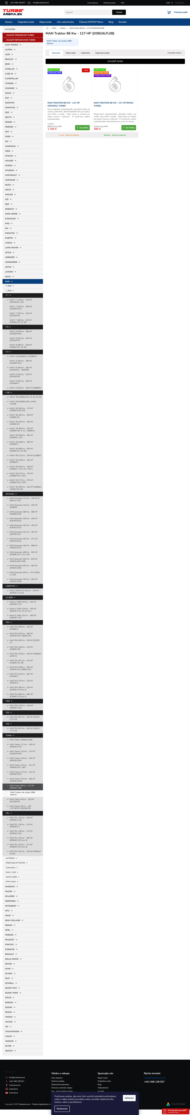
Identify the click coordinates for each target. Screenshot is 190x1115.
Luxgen (9, 271)
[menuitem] (8, 22)
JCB (6, 199)
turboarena (13, 1089)
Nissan (8, 925)
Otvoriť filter (115, 61)
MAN (7, 281)
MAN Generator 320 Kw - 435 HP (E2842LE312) (23, 526)
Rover (8, 964)
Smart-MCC (11, 988)
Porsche (9, 949)
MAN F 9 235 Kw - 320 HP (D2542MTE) (21, 375)
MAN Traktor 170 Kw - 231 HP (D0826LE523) (22, 773)
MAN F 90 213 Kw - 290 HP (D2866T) (25, 455)
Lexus (8, 252)
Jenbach (9, 209)
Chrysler (10, 180)
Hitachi (9, 156)
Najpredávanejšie (102, 53)
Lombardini (11, 262)
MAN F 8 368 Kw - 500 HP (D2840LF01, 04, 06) (21, 346)
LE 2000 (9, 597)
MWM (8, 915)
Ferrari (9, 127)
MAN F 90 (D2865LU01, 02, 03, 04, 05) (26, 397)
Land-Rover (11, 247)
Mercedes (10, 901)
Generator (10, 494)
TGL (8, 813)
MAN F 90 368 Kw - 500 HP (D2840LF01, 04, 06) (21, 449)
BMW (7, 64)
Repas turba (102, 1078)
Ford (7, 136)
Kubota (9, 238)
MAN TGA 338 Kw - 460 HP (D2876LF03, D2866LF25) (21, 668)
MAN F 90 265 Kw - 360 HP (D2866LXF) (21, 416)
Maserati (10, 886)
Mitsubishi (10, 906)
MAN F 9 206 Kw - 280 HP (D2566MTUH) (21, 362)
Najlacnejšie (71, 53)
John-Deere (11, 214)
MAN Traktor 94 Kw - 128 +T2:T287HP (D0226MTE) (20, 807)
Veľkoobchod (103, 1088)
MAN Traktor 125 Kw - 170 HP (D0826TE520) (22, 752)
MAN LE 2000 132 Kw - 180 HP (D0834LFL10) (23, 616)
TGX (8, 724)
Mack (8, 276)
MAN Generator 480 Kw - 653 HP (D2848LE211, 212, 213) (23, 553)
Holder (9, 160)
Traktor (9, 735)
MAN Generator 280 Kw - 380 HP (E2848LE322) (23, 513)
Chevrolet (11, 175)
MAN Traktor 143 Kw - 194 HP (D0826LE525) (22, 759)
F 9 (7, 352)
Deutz (8, 117)
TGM (8, 701)
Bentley (9, 59)
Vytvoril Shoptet (178, 1104)
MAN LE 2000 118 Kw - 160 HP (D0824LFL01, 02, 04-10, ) (23, 609)
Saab (7, 968)
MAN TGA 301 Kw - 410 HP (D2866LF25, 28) (21, 661)
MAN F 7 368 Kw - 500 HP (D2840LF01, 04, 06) (21, 321)
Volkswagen (12, 1031)
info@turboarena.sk (17, 1077)
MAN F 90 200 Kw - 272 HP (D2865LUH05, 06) (21, 409)
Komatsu (10, 233)
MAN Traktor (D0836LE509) (21, 740)
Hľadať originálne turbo (20, 35)
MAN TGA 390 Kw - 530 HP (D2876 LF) (24, 641)
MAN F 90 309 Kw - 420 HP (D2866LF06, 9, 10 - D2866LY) (22, 429)
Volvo (8, 1036)
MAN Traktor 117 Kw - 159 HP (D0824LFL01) (22, 745)
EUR (168, 3)
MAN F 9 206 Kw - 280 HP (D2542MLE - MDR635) (21, 368)
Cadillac (10, 69)
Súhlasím (129, 1098)
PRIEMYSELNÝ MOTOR (15, 863)
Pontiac (9, 944)
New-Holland (12, 920)
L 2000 (9, 290)
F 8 (7, 327)
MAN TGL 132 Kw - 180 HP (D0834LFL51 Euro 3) (21, 839)
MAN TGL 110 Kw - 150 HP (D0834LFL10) (21, 818)
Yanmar (9, 1041)
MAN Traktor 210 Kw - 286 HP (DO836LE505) (22, 780)
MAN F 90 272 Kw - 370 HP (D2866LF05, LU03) (21, 481)
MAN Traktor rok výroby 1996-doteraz (23, 793)
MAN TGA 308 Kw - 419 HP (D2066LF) (21, 628)
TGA (8, 622)
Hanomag (10, 146)
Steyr (8, 997)
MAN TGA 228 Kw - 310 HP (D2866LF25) (21, 648)
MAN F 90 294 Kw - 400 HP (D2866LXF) (21, 423)
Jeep (7, 204)
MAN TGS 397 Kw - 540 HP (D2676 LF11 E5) (24, 718)
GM (6, 141)
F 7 (7, 295)
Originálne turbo (104, 1081)
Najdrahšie (85, 53)
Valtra (9, 1021)
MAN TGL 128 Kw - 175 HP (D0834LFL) (21, 825)
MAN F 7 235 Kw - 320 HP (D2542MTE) (21, 314)
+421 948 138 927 (16, 1081)
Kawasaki (10, 218)
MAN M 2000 (11, 877)
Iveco (8, 189)
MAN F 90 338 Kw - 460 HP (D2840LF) (21, 443)
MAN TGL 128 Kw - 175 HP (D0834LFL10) (21, 832)
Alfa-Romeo (11, 44)
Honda (9, 165)
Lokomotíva (11, 867)
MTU (7, 910)
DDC (7, 112)
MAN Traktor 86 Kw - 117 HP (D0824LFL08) (22, 786)
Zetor (8, 1046)
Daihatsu (10, 107)
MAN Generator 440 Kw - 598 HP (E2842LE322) (23, 546)
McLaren (9, 896)
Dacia (8, 93)
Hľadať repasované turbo (20, 40)
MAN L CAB (11, 872)
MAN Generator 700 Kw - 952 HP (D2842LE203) (23, 580)
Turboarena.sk (14, 1085)
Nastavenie (62, 1108)
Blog (99, 1084)
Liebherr (9, 257)
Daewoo (9, 102)
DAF (7, 98)
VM (6, 1026)
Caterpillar (11, 78)
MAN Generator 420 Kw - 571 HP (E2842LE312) (23, 540)
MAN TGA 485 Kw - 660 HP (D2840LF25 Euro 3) (21, 695)
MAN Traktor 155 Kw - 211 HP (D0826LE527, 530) (22, 766)
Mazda (8, 891)
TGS (8, 712)
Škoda (8, 1012)
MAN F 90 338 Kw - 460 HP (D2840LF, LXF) (21, 436)
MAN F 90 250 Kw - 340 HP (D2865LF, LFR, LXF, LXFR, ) (21, 467)
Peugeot (9, 939)
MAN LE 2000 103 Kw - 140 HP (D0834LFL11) (23, 603)
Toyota (9, 1017)
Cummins (9, 88)
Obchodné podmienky (60, 1084)
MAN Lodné (11, 881)
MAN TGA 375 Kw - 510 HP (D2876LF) (21, 682)
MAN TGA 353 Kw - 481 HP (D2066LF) (21, 675)
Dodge (8, 122)
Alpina (8, 49)
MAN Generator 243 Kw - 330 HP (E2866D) (23, 506)
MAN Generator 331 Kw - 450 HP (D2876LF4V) (23, 533)
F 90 (8, 392)
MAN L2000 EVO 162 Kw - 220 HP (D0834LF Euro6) (24, 591)
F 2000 (9, 286)
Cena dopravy (92, 3)
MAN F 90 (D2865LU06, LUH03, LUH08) (23, 402)
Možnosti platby (109, 3)
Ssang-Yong (11, 993)
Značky (9, 1050)
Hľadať (119, 12)
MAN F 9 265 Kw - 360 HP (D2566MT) (21, 382)
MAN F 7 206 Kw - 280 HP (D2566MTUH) (21, 307)
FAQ (122, 3)
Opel (7, 930)
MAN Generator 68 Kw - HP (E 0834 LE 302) (25, 573)
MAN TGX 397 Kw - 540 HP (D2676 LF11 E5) (24, 729)
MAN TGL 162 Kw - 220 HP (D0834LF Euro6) (25, 852)
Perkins (9, 935)
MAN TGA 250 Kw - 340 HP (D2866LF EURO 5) (26, 655)
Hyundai (9, 170)
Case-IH (9, 73)
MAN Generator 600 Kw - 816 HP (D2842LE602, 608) (23, 560)
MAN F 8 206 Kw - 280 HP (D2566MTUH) (21, 332)
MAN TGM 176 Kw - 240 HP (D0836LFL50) (21, 706)
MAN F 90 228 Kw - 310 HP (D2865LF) (21, 461)
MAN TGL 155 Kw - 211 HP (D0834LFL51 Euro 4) (21, 845)
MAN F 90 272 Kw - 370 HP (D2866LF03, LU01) (21, 474)
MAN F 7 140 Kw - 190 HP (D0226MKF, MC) (21, 301)
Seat (7, 978)
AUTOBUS (10, 858)
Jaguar (9, 194)
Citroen (9, 83)
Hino (7, 151)
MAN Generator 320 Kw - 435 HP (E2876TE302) (23, 519)
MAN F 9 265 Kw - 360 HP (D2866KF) (25, 388)
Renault (9, 954)
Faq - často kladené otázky (62, 1091)
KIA (6, 228)
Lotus (8, 267)
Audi (7, 54)
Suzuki (8, 1007)
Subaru (9, 1002)
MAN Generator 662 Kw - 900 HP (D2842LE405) (23, 566)
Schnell (9, 983)
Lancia (8, 242)
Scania (8, 973)
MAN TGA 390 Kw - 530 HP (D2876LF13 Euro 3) (21, 688)
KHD (7, 223)
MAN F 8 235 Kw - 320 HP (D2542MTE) (21, 339)
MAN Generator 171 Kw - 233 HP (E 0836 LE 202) (25, 499)
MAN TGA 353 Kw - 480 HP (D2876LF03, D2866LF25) (21, 634)
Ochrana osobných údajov (61, 1088)
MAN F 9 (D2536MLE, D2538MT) (23, 356)
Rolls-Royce (11, 959)
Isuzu (8, 185)
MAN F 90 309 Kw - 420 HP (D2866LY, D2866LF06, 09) (26, 488)
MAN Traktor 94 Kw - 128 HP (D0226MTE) (22, 800)
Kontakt (101, 1091)
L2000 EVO (11, 586)
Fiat (7, 131)
